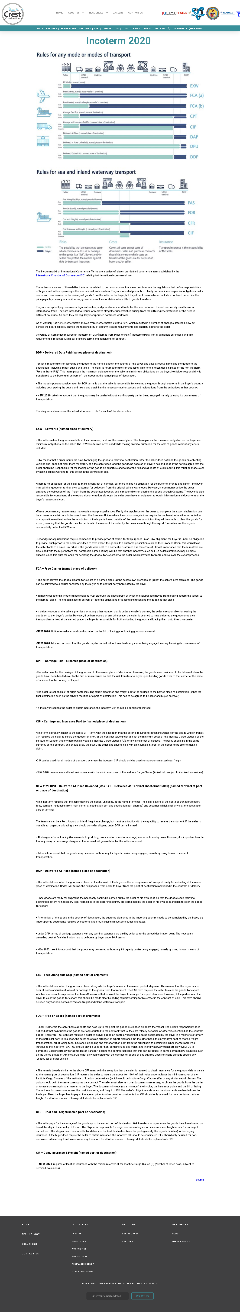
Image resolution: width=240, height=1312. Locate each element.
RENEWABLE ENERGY (83, 1264)
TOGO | (127, 28)
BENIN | (137, 28)
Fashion (77, 1234)
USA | (118, 28)
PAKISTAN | (53, 28)
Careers (118, 12)
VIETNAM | (161, 28)
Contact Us (30, 1253)
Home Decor (79, 1241)
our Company (130, 1234)
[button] (76, 12)
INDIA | (41, 28)
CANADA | (108, 28)
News (175, 1234)
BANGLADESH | (69, 28)
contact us (135, 12)
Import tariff (181, 1241)
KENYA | (149, 28)
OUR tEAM (128, 1241)
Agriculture (79, 1256)
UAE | (98, 28)
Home (59, 12)
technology (31, 1234)
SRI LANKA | (86, 28)
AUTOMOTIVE (79, 1249)
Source (200, 1179)
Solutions (29, 1244)
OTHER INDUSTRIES (83, 1272)
